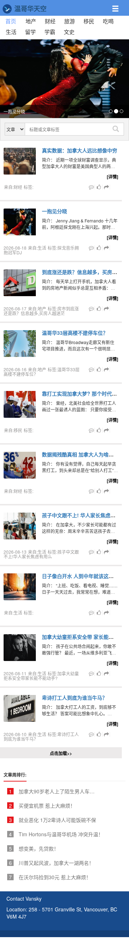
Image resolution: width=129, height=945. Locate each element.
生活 (11, 31)
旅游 (69, 21)
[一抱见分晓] (64, 78)
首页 (13, 21)
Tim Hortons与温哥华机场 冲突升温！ (56, 834)
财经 (50, 21)
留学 (30, 31)
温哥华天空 (30, 8)
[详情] (112, 176)
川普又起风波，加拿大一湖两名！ (51, 862)
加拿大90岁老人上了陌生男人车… (52, 791)
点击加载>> (61, 753)
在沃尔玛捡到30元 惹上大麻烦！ (50, 877)
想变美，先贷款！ (34, 848)
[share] (107, 187)
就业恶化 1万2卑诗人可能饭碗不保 (52, 819)
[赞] (99, 187)
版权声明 (107, 941)
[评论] (91, 187)
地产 (30, 21)
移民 (88, 21)
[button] (119, 5)
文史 (69, 31)
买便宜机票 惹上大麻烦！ (42, 805)
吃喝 (108, 21)
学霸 (49, 31)
